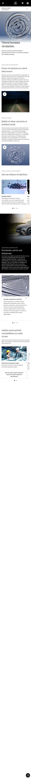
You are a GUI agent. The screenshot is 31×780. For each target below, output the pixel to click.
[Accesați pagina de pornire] (15, 3)
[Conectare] (28, 3)
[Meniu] (3, 3)
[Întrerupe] (5, 94)
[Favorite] (22, 3)
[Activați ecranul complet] (26, 107)
